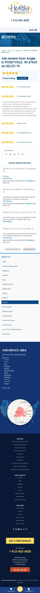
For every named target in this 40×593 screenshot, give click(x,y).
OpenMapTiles (16, 422)
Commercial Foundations (20, 463)
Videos (4, 293)
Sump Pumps (20, 457)
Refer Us (5, 298)
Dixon (6, 373)
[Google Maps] (16, 529)
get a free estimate (20, 540)
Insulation (20, 454)
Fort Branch (29, 203)
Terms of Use (33, 580)
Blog (3, 280)
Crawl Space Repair (20, 445)
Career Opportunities (9, 266)
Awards (5, 275)
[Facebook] (13, 529)
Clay (5, 364)
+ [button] (30, 416)
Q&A (4, 261)
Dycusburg (7, 375)
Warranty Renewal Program (20, 469)
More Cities (6, 388)
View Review (7, 178)
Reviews (5, 302)
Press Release (7, 316)
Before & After (7, 311)
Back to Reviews (29, 249)
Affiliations (5, 271)
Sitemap (20, 582)
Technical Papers (8, 320)
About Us (5, 257)
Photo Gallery (7, 307)
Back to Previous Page (12, 249)
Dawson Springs (9, 370)
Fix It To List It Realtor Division (12, 329)
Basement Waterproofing (20, 441)
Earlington (7, 377)
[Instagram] (24, 529)
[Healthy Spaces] (20, 589)
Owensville (29, 181)
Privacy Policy (22, 580)
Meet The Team (7, 284)
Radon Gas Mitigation (20, 466)
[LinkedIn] (21, 529)
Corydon (7, 366)
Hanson (6, 383)
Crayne (6, 368)
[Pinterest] (26, 529)
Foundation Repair (20, 448)
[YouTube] (19, 529)
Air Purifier (20, 460)
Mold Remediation (20, 451)
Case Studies (6, 325)
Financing (5, 334)
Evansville (28, 240)
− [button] (30, 419)
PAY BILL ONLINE (20, 570)
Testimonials (6, 289)
